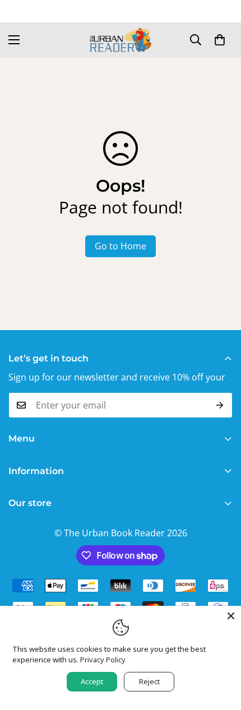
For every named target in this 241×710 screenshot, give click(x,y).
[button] (220, 40)
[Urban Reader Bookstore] (120, 40)
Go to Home (120, 246)
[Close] (231, 615)
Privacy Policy (103, 660)
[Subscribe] (220, 405)
